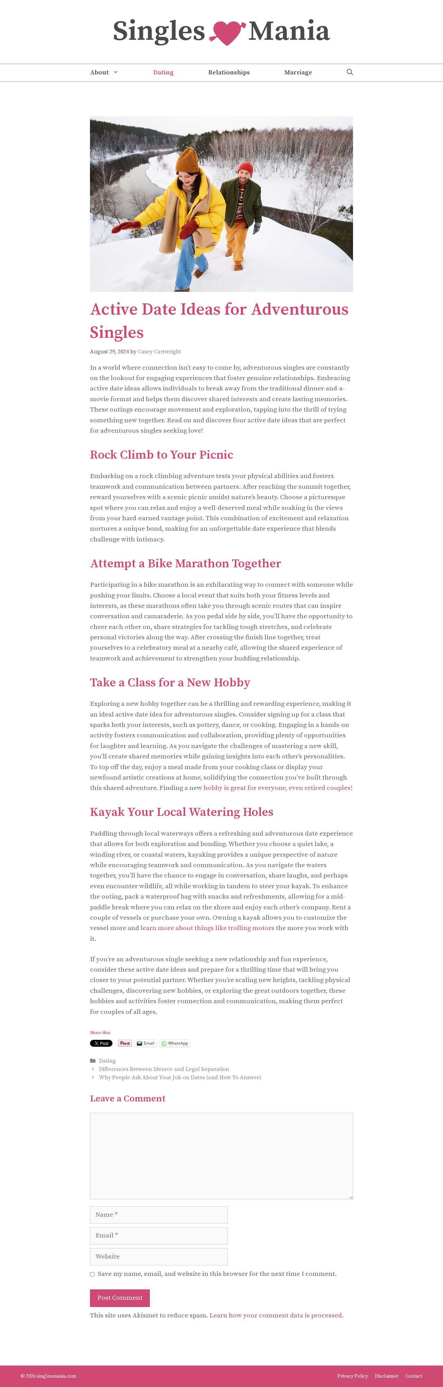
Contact (413, 1376)
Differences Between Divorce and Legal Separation (164, 1069)
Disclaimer (386, 1376)
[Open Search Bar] (349, 72)
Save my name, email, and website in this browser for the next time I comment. (217, 1274)
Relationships (229, 72)
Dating (163, 72)
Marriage (298, 72)
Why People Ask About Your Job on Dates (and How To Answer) (180, 1077)
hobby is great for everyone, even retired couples (277, 788)
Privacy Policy (352, 1376)
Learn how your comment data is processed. (276, 1316)
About (99, 72)
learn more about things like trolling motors (207, 928)
